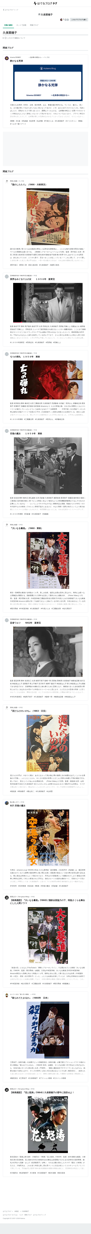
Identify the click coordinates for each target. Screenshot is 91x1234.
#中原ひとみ (48, 121)
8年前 (32, 1089)
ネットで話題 (21, 25)
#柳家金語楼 (58, 697)
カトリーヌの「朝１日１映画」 (20, 994)
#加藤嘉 (45, 514)
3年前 (22, 802)
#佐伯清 (30, 886)
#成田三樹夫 (54, 265)
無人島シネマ (14, 802)
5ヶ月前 (47, 57)
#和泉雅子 (21, 791)
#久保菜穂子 (59, 121)
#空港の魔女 (45, 886)
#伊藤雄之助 (59, 419)
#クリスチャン (71, 121)
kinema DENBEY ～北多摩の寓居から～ (26, 57)
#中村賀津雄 (24, 608)
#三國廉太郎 (29, 419)
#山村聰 (40, 121)
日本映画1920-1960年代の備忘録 (21, 275)
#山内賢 (50, 791)
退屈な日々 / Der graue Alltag (19, 897)
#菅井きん (49, 419)
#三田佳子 (23, 1078)
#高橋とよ (57, 342)
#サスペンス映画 (59, 1078)
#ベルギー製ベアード (18, 124)
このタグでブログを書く (79, 19)
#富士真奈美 (33, 265)
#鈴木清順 (52, 1173)
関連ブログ (34, 25)
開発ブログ (28, 1215)
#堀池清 (13, 791)
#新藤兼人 (66, 984)
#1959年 (13, 886)
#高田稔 (49, 342)
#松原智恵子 (24, 1173)
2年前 (21, 525)
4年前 (34, 994)
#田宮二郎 (23, 265)
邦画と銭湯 (13, 181)
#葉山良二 (30, 791)
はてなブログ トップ (11, 10)
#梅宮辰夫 (14, 1078)
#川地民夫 (14, 1173)
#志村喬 (32, 121)
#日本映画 (22, 886)
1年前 (35, 275)
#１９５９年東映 (16, 419)
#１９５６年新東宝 (17, 342)
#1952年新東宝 (16, 697)
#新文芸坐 (61, 1173)
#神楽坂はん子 (70, 697)
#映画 (37, 886)
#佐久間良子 (67, 608)
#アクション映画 (45, 1078)
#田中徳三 (14, 265)
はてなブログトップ (39, 1215)
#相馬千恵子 (27, 697)
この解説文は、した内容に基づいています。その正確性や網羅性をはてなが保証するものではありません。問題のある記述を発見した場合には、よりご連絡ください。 (14, 38)
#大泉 (18, 121)
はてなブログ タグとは (10, 1215)
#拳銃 (80, 121)
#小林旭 (33, 1173)
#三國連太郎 (56, 608)
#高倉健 (25, 121)
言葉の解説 (8, 25)
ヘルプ (21, 1215)
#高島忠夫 (30, 342)
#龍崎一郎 (48, 697)
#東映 (12, 121)
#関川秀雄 (14, 608)
